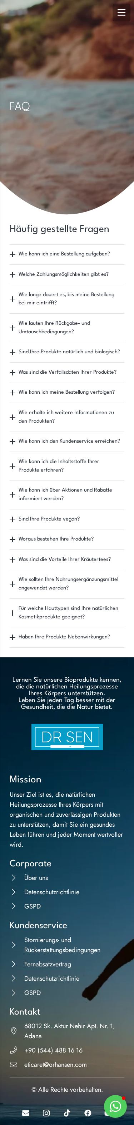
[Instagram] (46, 1113)
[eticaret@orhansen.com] (17, 1064)
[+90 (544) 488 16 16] (17, 1050)
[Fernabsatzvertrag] (17, 964)
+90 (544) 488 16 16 (53, 1050)
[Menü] (121, 12)
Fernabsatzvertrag (47, 964)
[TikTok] (67, 1113)
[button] (115, 1106)
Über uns (36, 877)
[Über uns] (17, 877)
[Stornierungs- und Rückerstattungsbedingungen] (17, 945)
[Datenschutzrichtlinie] (17, 892)
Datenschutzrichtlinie (51, 892)
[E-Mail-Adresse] (26, 1113)
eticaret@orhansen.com (55, 1064)
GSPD (32, 906)
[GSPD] (17, 906)
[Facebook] (88, 1113)
